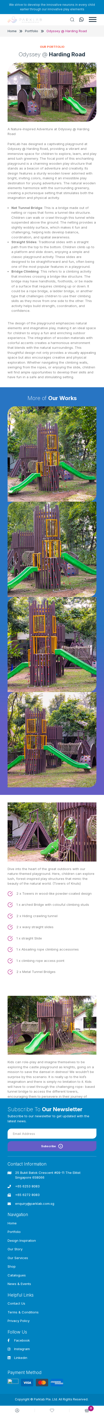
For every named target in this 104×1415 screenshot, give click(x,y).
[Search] (72, 20)
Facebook (22, 1340)
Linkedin (20, 1358)
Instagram (22, 1349)
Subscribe (48, 1146)
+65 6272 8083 (27, 1195)
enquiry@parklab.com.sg (34, 1204)
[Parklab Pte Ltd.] (25, 20)
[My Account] (17, 1410)
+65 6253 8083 (27, 1186)
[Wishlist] (52, 1410)
